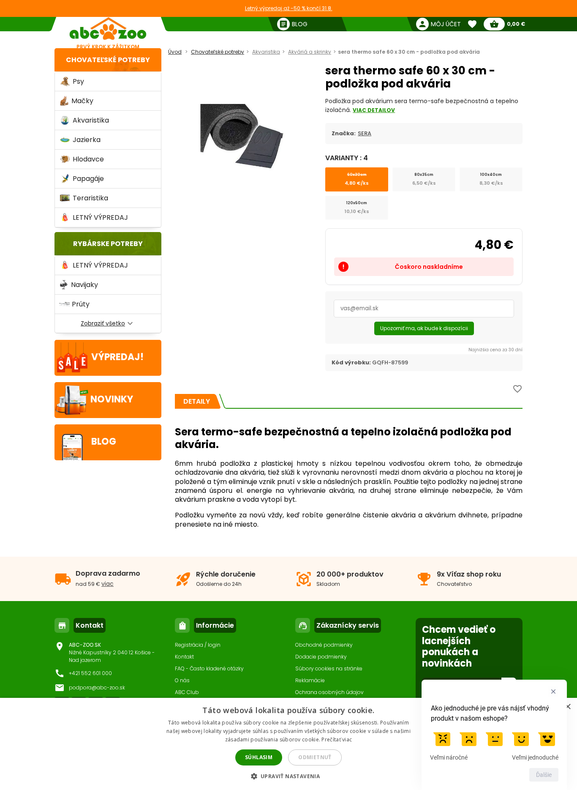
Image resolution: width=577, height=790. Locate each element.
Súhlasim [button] (258, 757)
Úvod (175, 51)
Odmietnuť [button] (315, 757)
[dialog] (288, 744)
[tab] (196, 401)
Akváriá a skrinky (309, 51)
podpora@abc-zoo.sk (97, 687)
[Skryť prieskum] (553, 691)
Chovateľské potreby (108, 60)
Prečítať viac (336, 739)
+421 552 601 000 (90, 673)
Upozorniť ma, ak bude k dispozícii (424, 328)
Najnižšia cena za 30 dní (495, 350)
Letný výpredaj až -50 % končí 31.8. (288, 8)
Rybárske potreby (108, 244)
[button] (288, 776)
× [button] (567, 707)
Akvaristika (266, 51)
